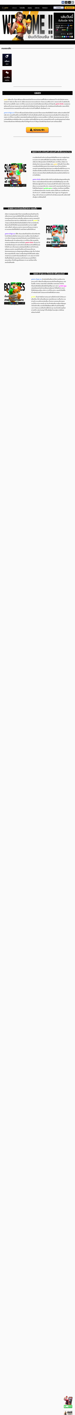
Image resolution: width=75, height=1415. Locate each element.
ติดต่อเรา (45, 8)
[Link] (72, 2)
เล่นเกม (30, 8)
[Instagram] (66, 2)
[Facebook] (63, 2)
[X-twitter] (69, 2)
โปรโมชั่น (22, 8)
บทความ (37, 8)
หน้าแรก (14, 8)
